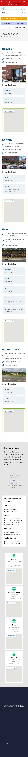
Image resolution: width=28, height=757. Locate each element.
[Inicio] (1, 36)
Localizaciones (7, 36)
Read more (18, 4)
